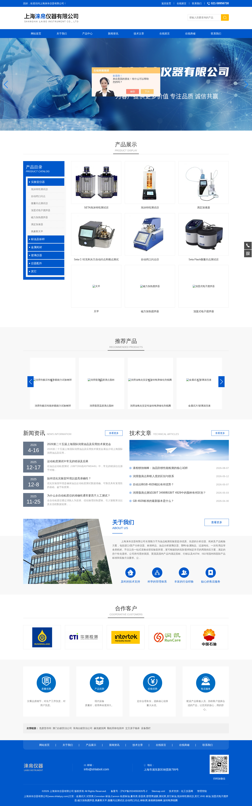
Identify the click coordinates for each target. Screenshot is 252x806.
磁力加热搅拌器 (39, 217)
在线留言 (181, 3)
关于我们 (62, 33)
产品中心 (87, 33)
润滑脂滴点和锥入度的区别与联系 (153, 476)
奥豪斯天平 (37, 231)
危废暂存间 (45, 728)
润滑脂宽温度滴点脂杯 (102, 405)
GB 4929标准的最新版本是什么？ (153, 500)
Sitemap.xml (158, 791)
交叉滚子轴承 (132, 728)
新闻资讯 (113, 33)
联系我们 (197, 3)
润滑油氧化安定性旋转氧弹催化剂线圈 (150, 405)
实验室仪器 (38, 181)
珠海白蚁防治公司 (82, 728)
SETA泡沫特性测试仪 (96, 207)
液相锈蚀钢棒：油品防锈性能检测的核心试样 (160, 467)
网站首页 (36, 33)
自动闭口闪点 (38, 196)
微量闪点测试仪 (39, 203)
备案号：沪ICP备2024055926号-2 (129, 791)
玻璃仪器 (36, 255)
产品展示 (91, 744)
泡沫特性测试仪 (39, 189)
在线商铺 (190, 33)
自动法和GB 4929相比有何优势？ (153, 484)
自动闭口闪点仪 (150, 259)
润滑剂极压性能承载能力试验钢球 (53, 405)
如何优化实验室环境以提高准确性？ (69, 478)
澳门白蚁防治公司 (62, 728)
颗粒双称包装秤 (115, 728)
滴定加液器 (37, 224)
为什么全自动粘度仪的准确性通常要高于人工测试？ (78, 495)
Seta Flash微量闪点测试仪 (204, 259)
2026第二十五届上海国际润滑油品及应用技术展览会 (79, 444)
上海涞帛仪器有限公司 (52, 3)
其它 (34, 271)
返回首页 (166, 3)
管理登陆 (202, 791)
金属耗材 (36, 247)
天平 (96, 311)
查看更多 (114, 433)
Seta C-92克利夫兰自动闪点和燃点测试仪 (96, 260)
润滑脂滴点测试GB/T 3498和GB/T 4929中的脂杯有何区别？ (169, 492)
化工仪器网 (187, 791)
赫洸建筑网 (100, 728)
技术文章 (139, 33)
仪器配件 (36, 263)
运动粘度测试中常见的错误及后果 (67, 461)
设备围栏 (146, 728)
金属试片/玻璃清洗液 (199, 405)
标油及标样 (38, 239)
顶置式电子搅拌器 (40, 210)
